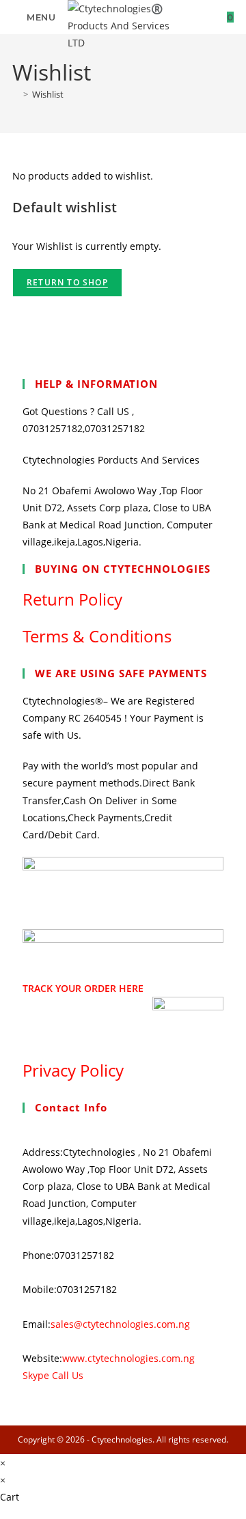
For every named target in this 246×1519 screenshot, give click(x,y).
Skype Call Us (53, 1375)
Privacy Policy (73, 1070)
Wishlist (48, 94)
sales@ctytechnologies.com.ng (120, 1324)
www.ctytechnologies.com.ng (128, 1358)
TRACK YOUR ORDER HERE (83, 988)
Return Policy (72, 599)
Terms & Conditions (97, 636)
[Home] (15, 94)
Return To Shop (67, 282)
